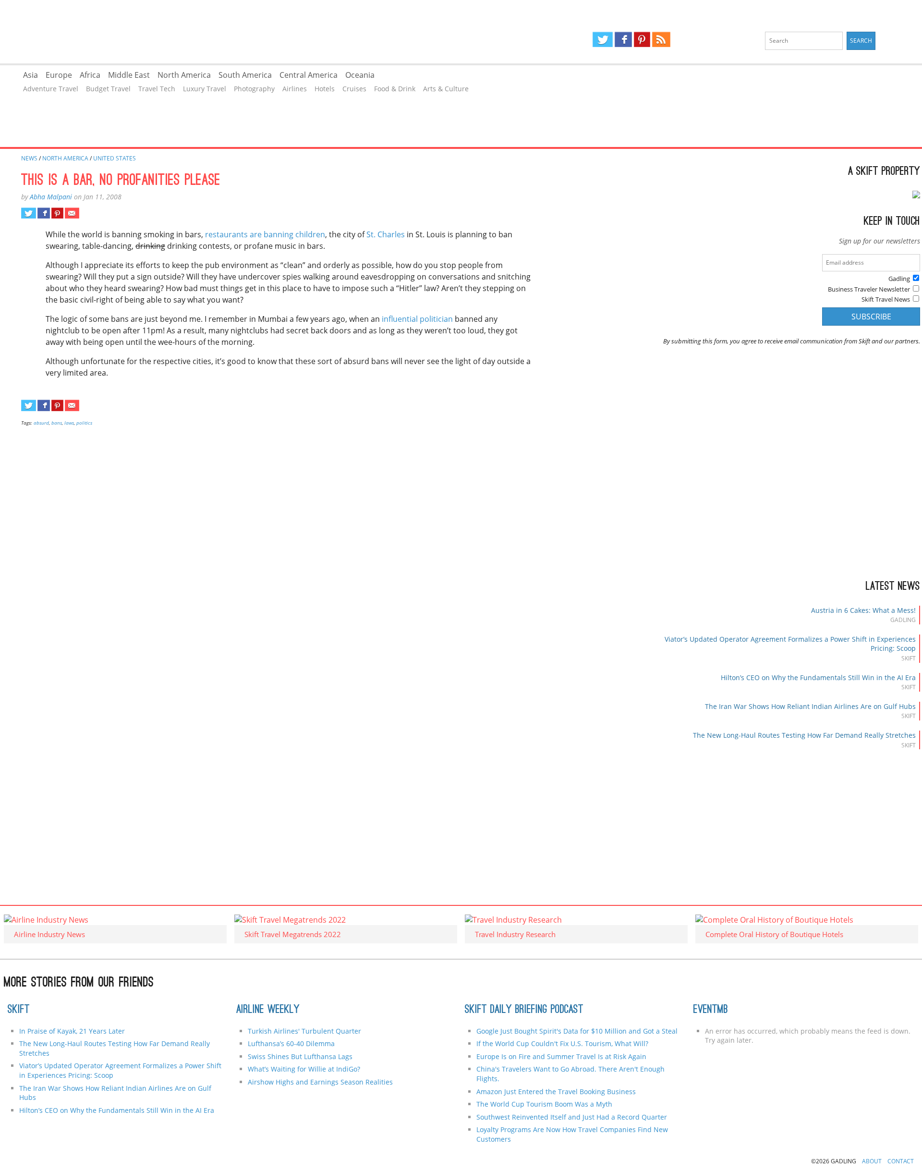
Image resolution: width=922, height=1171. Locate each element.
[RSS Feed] (661, 39)
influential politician (417, 319)
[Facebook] (623, 39)
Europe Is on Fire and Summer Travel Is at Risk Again (561, 1056)
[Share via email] (72, 213)
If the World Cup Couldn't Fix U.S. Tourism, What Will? (562, 1043)
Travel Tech (156, 88)
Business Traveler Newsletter (869, 289)
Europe (59, 75)
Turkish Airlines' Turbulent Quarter (304, 1031)
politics (84, 422)
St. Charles (385, 234)
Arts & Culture (446, 88)
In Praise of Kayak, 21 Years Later (72, 1031)
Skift (19, 1010)
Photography (254, 88)
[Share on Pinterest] (57, 213)
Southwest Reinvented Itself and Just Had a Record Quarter (571, 1117)
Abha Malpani (51, 196)
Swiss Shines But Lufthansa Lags (300, 1056)
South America (245, 75)
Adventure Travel (50, 88)
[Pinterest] (642, 39)
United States (114, 158)
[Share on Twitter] (28, 213)
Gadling (230, 32)
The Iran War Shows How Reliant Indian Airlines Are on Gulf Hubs (810, 706)
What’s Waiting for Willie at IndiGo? (304, 1068)
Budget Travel (108, 88)
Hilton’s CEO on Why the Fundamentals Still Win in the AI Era (818, 677)
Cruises (354, 88)
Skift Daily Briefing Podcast (524, 1010)
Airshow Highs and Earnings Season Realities (320, 1081)
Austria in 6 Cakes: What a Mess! (863, 610)
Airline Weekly (268, 1010)
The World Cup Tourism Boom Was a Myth (544, 1104)
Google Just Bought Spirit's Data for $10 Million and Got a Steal (577, 1031)
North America (184, 75)
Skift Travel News (885, 299)
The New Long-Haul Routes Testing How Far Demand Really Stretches (804, 735)
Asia (30, 75)
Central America (308, 75)
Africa (90, 75)
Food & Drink (394, 88)
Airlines (294, 88)
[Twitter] (603, 39)
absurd (41, 422)
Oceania (360, 75)
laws (69, 422)
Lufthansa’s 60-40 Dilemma (292, 1043)
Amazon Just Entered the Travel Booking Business (556, 1091)
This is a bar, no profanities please (120, 181)
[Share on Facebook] (43, 213)
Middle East (129, 75)
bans (56, 422)
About (872, 1161)
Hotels (325, 88)
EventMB (710, 1010)
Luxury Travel (204, 88)
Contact (900, 1161)
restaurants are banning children (265, 234)
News (29, 158)
